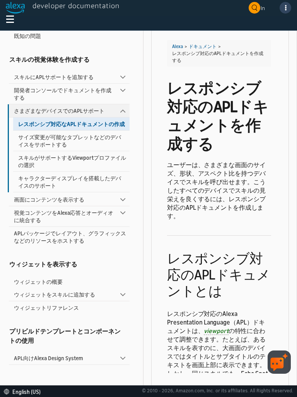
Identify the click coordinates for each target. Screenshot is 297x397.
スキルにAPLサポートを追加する (54, 77)
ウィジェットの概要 (38, 281)
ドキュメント (203, 46)
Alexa (177, 46)
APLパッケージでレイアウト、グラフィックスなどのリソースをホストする (70, 237)
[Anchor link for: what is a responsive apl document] (229, 290)
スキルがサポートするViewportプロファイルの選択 (72, 161)
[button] (24, 391)
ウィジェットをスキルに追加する (54, 294)
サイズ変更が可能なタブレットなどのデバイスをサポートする (69, 141)
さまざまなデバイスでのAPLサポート (59, 110)
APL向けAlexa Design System (48, 358)
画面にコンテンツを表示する (49, 199)
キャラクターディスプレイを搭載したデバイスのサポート (69, 182)
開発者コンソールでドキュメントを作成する (62, 94)
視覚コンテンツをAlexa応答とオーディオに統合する (63, 216)
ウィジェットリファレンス (46, 307)
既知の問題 (27, 36)
